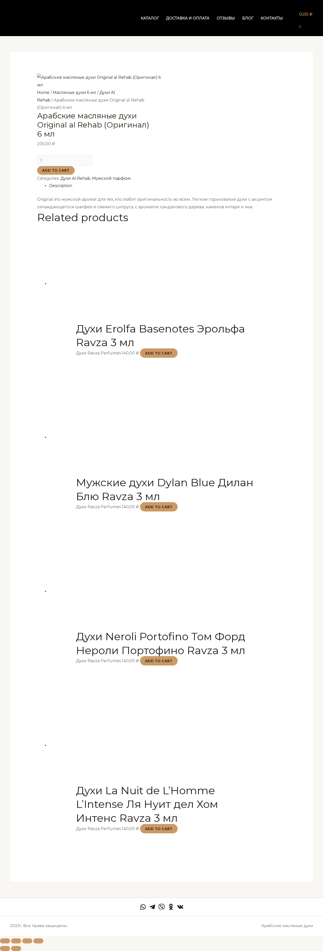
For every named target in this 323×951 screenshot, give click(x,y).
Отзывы (226, 18)
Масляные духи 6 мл (74, 92)
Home (43, 92)
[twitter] (161, 907)
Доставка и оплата (187, 18)
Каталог (150, 18)
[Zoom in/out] (38, 940)
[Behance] (171, 907)
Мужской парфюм (111, 178)
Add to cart (56, 170)
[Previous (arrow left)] (5, 948)
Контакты (272, 18)
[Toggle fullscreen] (27, 940)
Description (60, 185)
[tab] (167, 186)
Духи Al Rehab (75, 178)
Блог (247, 18)
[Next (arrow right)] (16, 948)
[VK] (180, 907)
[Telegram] (152, 907)
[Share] (16, 940)
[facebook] (143, 907)
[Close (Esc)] (5, 940)
